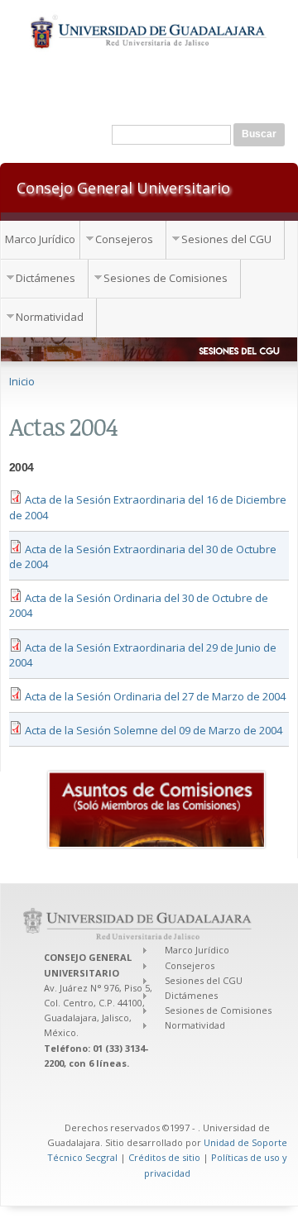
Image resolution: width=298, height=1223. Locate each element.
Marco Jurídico (40, 239)
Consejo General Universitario (123, 187)
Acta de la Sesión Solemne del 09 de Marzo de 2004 (153, 730)
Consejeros (124, 239)
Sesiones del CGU (226, 239)
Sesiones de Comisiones (165, 277)
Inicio (22, 381)
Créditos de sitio (164, 1157)
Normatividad (50, 316)
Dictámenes (45, 277)
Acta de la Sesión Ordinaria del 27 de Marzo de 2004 (155, 696)
